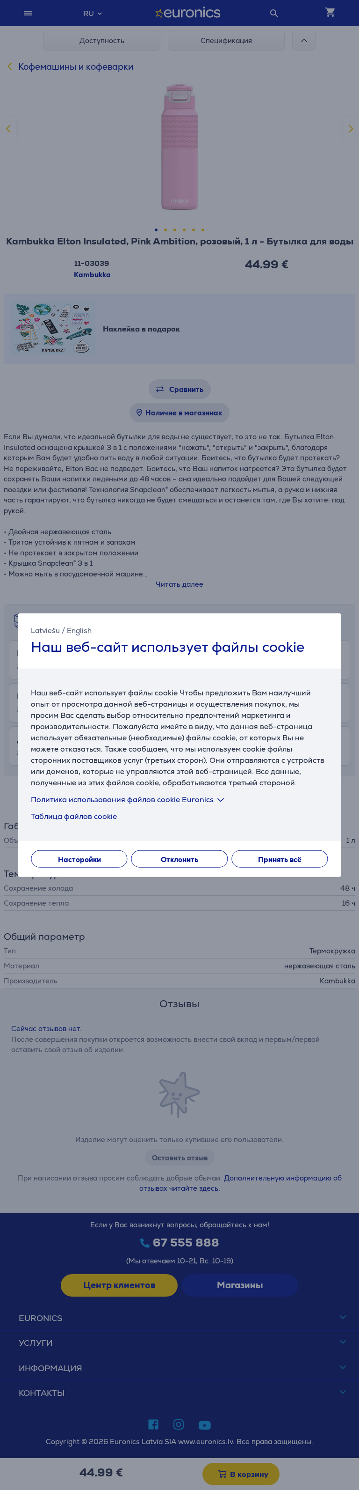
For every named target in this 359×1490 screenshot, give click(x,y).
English (79, 630)
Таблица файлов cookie (74, 816)
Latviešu (45, 630)
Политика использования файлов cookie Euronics (122, 799)
